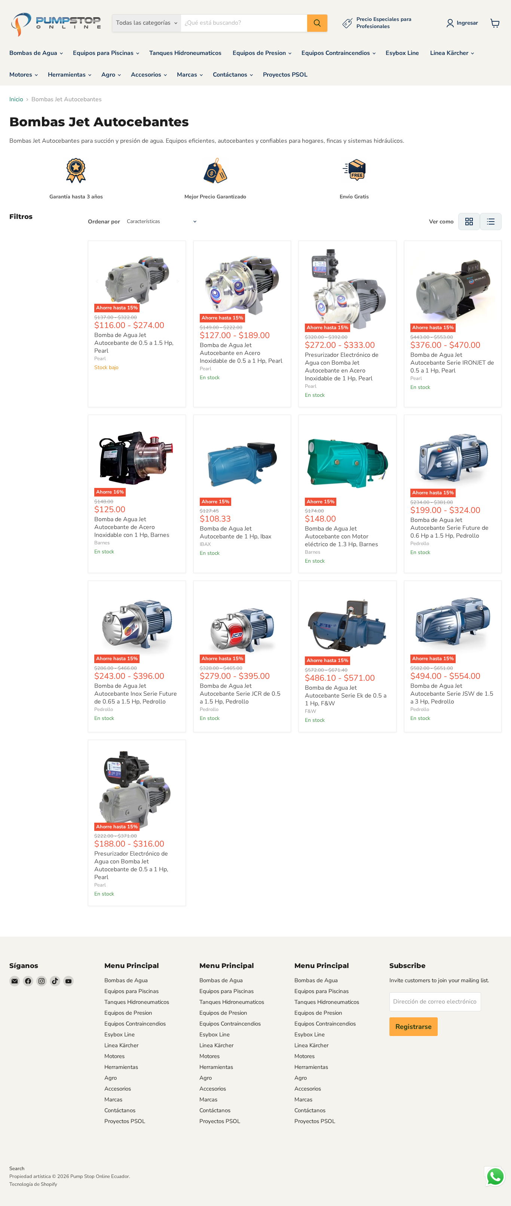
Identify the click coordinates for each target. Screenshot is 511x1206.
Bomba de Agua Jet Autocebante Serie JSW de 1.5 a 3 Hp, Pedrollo (451, 694)
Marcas (188, 75)
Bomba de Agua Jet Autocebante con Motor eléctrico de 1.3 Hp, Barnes (341, 536)
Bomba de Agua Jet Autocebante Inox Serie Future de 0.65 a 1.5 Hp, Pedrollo (135, 694)
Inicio (16, 99)
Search (16, 1168)
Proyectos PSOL (285, 75)
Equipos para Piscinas (104, 53)
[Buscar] (317, 23)
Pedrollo (419, 543)
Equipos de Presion (260, 53)
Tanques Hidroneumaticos (185, 53)
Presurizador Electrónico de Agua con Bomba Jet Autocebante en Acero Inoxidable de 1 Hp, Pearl (342, 367)
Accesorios (147, 75)
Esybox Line (402, 53)
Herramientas (67, 75)
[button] (463, 23)
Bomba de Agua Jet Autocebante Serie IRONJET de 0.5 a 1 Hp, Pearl (452, 363)
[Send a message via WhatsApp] (495, 1176)
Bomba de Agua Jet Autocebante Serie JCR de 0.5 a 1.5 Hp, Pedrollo (240, 694)
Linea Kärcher (450, 53)
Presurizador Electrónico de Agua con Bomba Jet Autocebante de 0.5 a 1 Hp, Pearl (131, 865)
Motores (21, 75)
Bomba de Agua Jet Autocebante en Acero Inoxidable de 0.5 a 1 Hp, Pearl (241, 353)
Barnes (102, 542)
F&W (310, 711)
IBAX (205, 544)
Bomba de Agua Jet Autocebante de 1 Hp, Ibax (235, 533)
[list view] (491, 221)
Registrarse (413, 1026)
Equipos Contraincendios (336, 53)
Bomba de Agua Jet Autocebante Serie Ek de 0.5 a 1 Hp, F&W (345, 696)
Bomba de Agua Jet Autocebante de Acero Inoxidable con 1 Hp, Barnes (131, 527)
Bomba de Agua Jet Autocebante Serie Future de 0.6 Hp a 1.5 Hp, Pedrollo (449, 528)
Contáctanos (231, 75)
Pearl (100, 358)
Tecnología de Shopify (33, 1184)
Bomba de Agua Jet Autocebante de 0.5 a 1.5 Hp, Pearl (134, 343)
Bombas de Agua (34, 53)
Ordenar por (104, 222)
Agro (109, 75)
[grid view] (469, 221)
